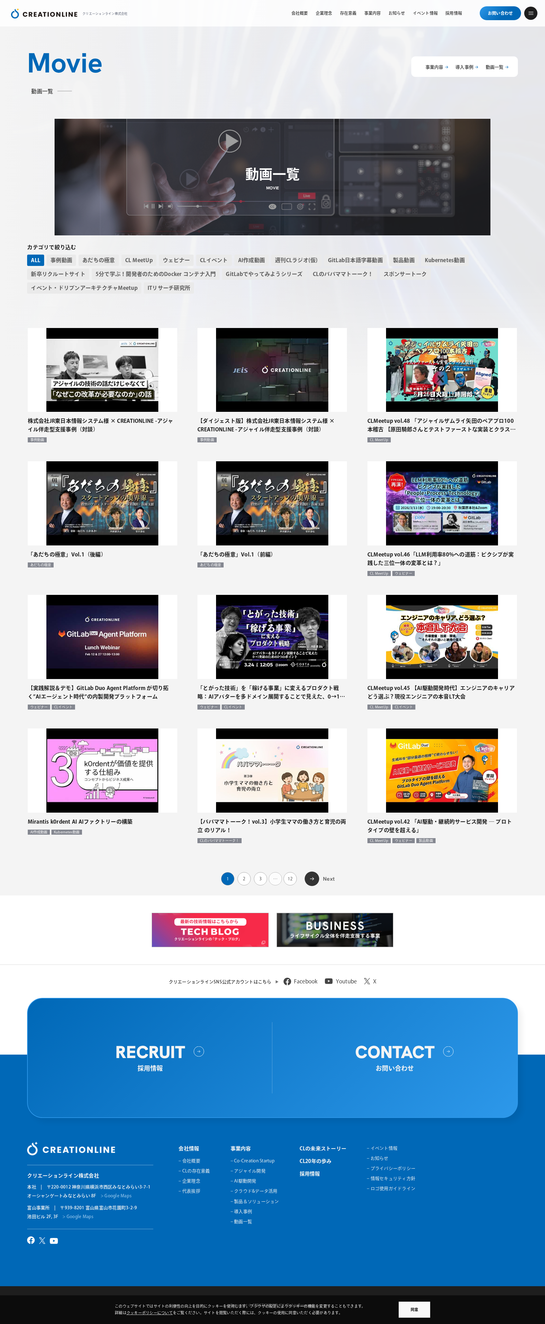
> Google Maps (116, 1196)
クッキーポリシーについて (149, 1313)
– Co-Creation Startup (253, 1161)
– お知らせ (378, 1158)
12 (290, 879)
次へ (312, 878)
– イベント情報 (382, 1148)
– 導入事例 (241, 1211)
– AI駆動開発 (243, 1181)
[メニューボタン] (530, 13)
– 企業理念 (189, 1181)
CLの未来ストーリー (323, 1148)
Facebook (306, 981)
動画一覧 (495, 67)
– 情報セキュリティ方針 (391, 1178)
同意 (414, 1309)
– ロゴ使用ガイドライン (391, 1188)
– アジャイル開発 (248, 1171)
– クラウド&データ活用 (254, 1191)
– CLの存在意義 (194, 1171)
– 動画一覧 (241, 1221)
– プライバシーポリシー (391, 1168)
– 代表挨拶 (189, 1191)
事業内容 (434, 67)
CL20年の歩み (316, 1161)
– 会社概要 (189, 1161)
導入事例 (464, 67)
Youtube (346, 981)
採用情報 (310, 1173)
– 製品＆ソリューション (255, 1201)
